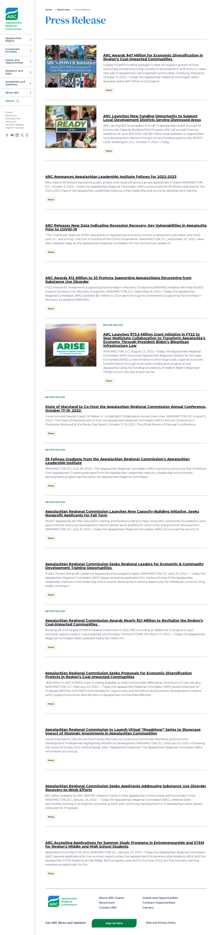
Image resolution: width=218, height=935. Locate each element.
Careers (148, 907)
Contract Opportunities (158, 902)
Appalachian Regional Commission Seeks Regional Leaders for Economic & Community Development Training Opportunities (124, 566)
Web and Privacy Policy (161, 922)
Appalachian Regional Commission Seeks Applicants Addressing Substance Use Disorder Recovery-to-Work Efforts (125, 788)
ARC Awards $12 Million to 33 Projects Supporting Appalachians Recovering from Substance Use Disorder (118, 280)
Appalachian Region (13, 39)
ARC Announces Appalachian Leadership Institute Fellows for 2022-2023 (110, 177)
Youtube (12, 135)
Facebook (7, 135)
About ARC (12, 92)
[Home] (13, 19)
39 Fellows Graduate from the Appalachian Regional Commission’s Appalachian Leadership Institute (117, 461)
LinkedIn (17, 135)
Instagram (27, 135)
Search (9, 100)
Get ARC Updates (14, 124)
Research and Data (14, 72)
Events (9, 112)
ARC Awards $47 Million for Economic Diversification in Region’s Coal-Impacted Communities (153, 57)
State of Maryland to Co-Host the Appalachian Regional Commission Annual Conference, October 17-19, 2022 (125, 408)
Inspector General (14, 127)
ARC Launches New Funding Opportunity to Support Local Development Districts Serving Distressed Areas (152, 118)
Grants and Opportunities (14, 61)
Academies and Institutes (15, 83)
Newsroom (11, 115)
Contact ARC (108, 907)
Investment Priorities (12, 50)
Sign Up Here (114, 923)
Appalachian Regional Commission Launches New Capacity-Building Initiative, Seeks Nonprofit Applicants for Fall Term (122, 513)
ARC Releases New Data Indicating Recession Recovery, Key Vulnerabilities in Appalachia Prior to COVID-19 (126, 227)
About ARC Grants (111, 898)
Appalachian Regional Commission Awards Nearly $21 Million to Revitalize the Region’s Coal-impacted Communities (124, 622)
